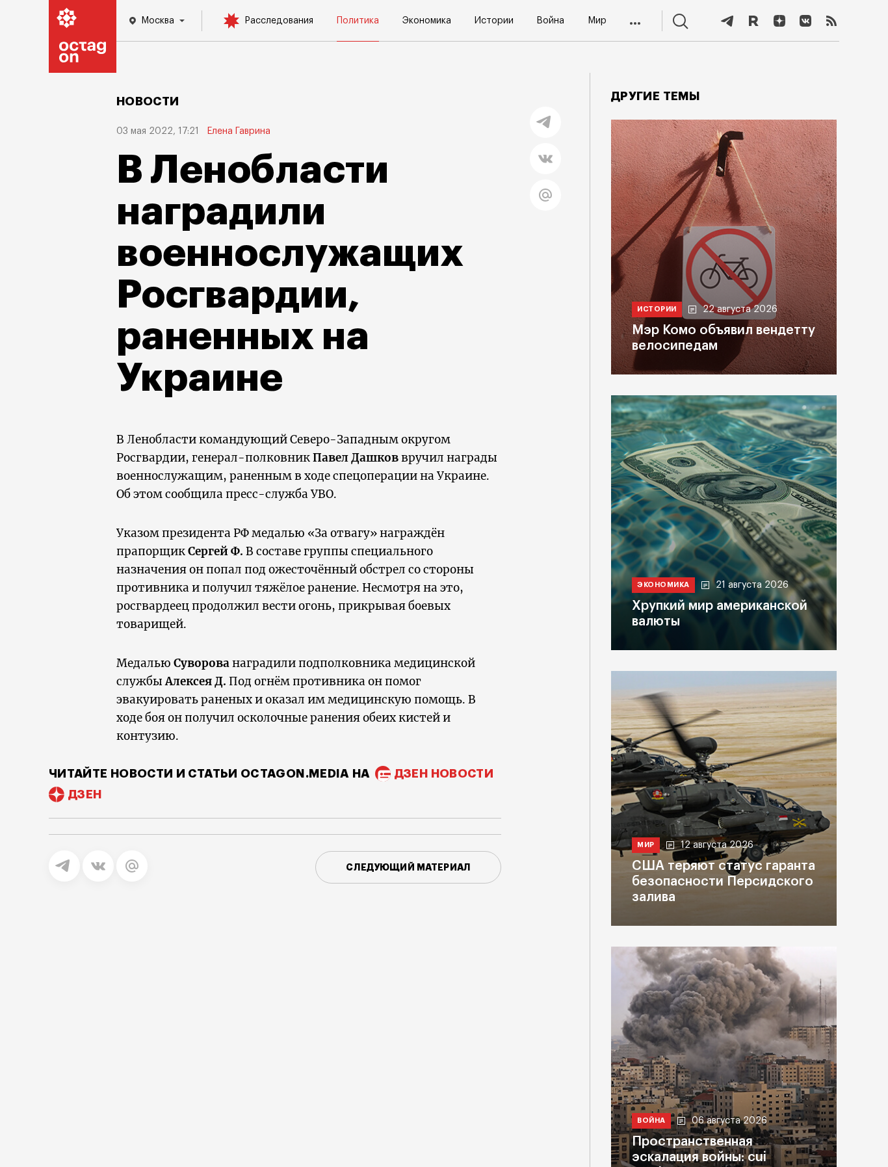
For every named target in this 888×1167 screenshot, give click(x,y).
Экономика (426, 20)
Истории (494, 20)
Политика (358, 20)
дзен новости (444, 774)
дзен (84, 794)
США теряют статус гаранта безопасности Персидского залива (723, 881)
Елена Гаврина (238, 131)
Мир (597, 20)
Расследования (278, 20)
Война (550, 20)
